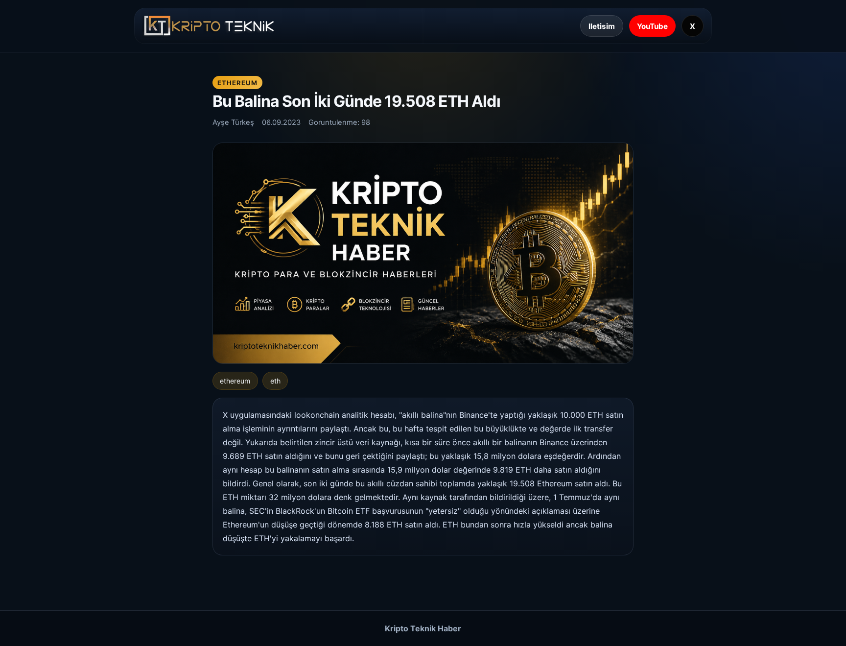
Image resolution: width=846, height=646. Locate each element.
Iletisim (601, 26)
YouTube (652, 26)
